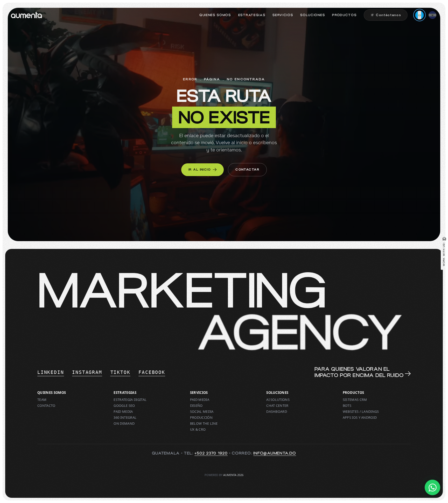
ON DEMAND (124, 423)
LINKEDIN (50, 372)
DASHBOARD (276, 412)
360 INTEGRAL (125, 418)
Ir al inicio (199, 169)
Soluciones (312, 15)
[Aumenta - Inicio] (26, 15)
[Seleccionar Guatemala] (420, 15)
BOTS (347, 406)
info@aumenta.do (274, 453)
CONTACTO (46, 406)
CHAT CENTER (277, 406)
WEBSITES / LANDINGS (361, 412)
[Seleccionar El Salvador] (432, 15)
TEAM (41, 400)
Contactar (247, 169)
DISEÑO (196, 406)
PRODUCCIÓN (201, 418)
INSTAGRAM (87, 372)
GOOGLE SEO (124, 406)
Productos (344, 15)
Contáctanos (388, 15)
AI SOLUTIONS (278, 400)
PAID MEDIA (123, 412)
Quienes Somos (215, 15)
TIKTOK (120, 372)
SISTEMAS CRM (355, 400)
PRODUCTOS (353, 393)
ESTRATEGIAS (125, 393)
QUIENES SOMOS (51, 393)
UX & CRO (198, 429)
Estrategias (251, 15)
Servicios (282, 15)
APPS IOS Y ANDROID (360, 418)
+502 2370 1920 (211, 453)
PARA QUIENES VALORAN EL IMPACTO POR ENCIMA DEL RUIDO (358, 372)
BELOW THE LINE (204, 423)
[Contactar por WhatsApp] (432, 487)
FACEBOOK (151, 372)
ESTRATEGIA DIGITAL (130, 400)
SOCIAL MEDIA (202, 412)
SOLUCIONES (277, 393)
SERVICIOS (199, 393)
